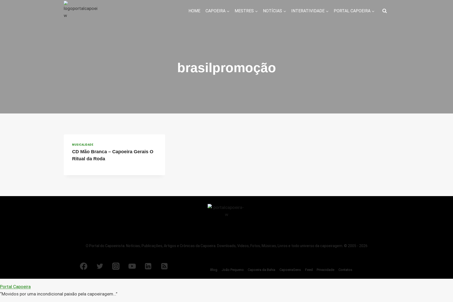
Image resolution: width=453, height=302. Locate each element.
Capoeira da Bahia (261, 270)
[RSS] (164, 266)
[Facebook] (83, 266)
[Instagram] (116, 266)
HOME (194, 10)
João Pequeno (233, 270)
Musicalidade (82, 144)
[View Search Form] (384, 11)
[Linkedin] (148, 266)
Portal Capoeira (15, 286)
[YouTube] (132, 266)
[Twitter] (100, 266)
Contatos (345, 270)
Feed (309, 270)
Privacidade (325, 270)
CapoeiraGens (290, 270)
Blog (213, 270)
